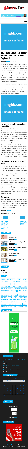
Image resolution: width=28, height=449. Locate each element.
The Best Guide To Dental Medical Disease (23, 223)
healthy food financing (22, 293)
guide (6, 213)
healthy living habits (23, 295)
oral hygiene (19, 304)
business (25, 279)
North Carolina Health (5, 302)
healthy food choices (5, 293)
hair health (14, 286)
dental (13, 284)
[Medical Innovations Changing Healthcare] (4, 243)
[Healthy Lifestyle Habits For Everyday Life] (4, 249)
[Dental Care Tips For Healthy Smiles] (4, 260)
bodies (19, 279)
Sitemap (20, 444)
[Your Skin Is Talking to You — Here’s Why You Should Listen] (4, 237)
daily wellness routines (5, 284)
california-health (4, 281)
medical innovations (23, 297)
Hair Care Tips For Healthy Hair (15, 253)
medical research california (15, 299)
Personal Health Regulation (6, 306)
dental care (18, 284)
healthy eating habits (5, 290)
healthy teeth (3, 297)
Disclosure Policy (14, 444)
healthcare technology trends (6, 288)
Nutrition (9, 210)
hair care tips (7, 286)
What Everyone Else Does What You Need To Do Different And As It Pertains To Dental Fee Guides (4, 225)
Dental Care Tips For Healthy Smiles (16, 259)
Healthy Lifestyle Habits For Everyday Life (17, 247)
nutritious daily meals (12, 304)
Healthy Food (13, 290)
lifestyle (10, 297)
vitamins (24, 306)
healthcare (25, 286)
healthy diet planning (23, 288)
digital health (24, 284)
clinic (26, 281)
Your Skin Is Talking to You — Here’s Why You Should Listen (17, 236)
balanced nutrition (11, 279)
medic (9, 213)
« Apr (13, 398)
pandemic (25, 304)
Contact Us (8, 444)
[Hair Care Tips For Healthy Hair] (4, 254)
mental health (24, 299)
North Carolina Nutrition (16, 302)
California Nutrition (16, 281)
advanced (3, 279)
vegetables (20, 306)
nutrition (13, 213)
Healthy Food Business (22, 290)
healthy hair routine (5, 295)
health (19, 286)
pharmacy (14, 306)
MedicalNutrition (4, 299)
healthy (15, 288)
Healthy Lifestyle (14, 295)
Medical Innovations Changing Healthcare (17, 242)
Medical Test (16, 417)
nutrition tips (3, 304)
